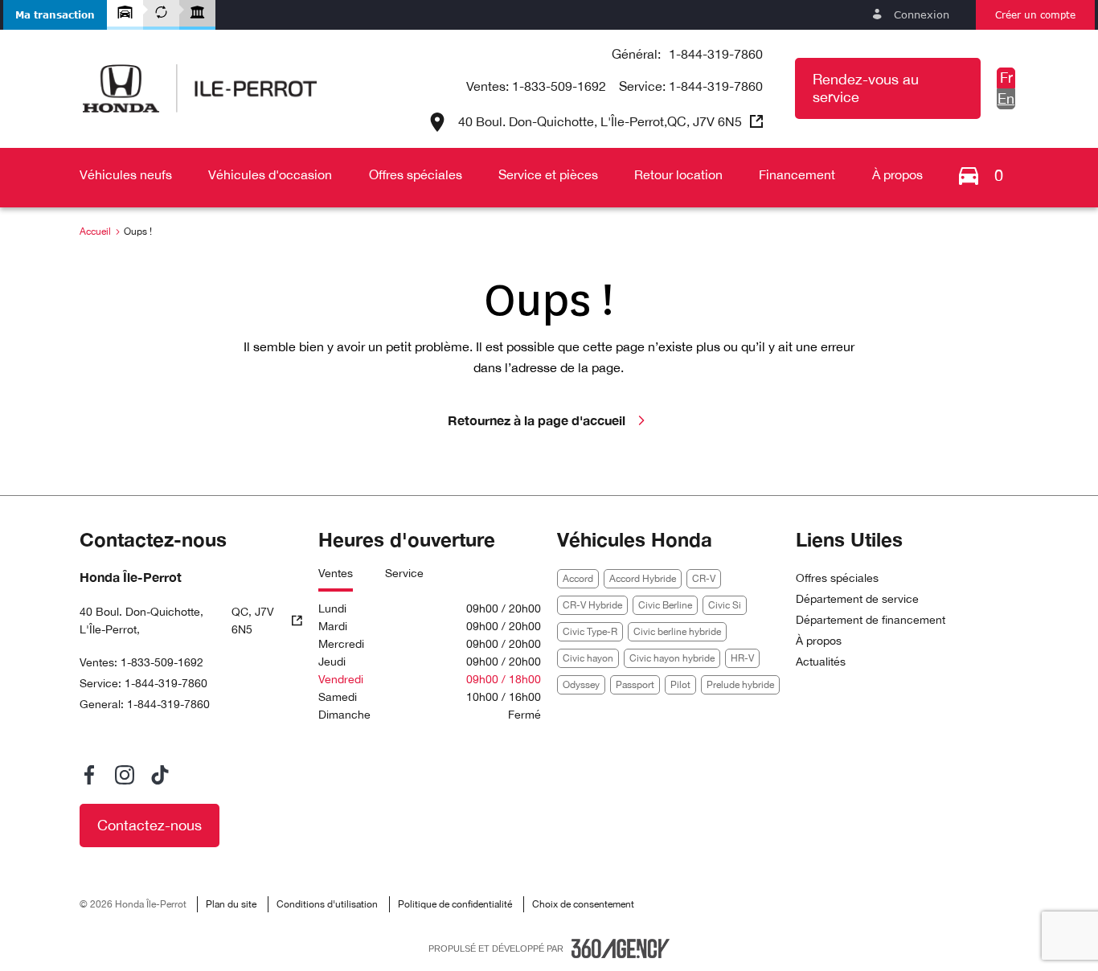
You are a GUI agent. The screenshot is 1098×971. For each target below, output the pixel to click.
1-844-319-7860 (716, 54)
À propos (819, 640)
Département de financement (870, 619)
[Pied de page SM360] (621, 948)
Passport (635, 684)
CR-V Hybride (592, 605)
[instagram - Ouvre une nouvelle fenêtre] (124, 775)
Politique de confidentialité (455, 904)
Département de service (857, 598)
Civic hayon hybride (672, 658)
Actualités (821, 661)
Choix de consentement (583, 904)
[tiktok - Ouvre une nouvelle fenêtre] (160, 775)
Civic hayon (588, 658)
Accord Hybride (642, 578)
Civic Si (724, 605)
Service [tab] (404, 573)
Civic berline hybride (677, 631)
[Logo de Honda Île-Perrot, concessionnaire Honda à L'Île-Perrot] (200, 88)
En (1006, 98)
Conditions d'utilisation (327, 904)
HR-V (742, 658)
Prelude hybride (740, 684)
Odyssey (581, 684)
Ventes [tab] (335, 573)
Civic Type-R (590, 631)
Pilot (680, 684)
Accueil (95, 231)
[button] (55, 15)
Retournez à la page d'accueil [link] (536, 420)
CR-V (703, 578)
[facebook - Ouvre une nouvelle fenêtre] (89, 775)
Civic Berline (665, 605)
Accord (578, 578)
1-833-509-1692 (559, 86)
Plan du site (231, 904)
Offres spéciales (837, 578)
